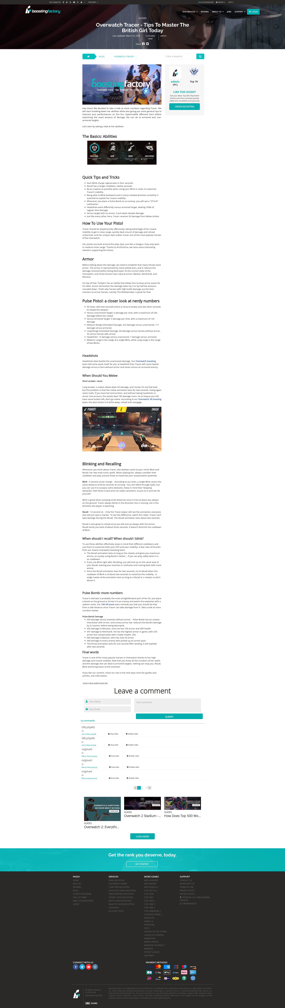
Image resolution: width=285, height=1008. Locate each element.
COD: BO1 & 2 (150, 890)
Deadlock (149, 917)
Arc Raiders (150, 883)
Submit (169, 717)
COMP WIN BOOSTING (119, 887)
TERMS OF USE (186, 887)
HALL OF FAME (79, 897)
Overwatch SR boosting (149, 399)
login (255, 11)
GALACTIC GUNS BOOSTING (121, 904)
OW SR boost (107, 604)
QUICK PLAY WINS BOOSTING (122, 890)
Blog (101, 56)
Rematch (148, 948)
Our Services (188, 11)
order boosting (184, 106)
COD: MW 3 (149, 904)
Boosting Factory (93, 995)
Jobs (229, 11)
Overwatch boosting (146, 361)
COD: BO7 (149, 897)
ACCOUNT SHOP (116, 911)
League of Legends (154, 935)
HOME (76, 880)
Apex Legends (151, 880)
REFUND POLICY (187, 893)
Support (239, 11)
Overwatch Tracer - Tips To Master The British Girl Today (128, 56)
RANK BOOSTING (117, 880)
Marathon (149, 938)
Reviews (205, 11)
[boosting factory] (53, 9)
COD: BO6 (149, 893)
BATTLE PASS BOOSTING (120, 900)
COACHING (114, 907)
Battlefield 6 (151, 887)
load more (142, 836)
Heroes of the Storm (155, 931)
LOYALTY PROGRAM (82, 893)
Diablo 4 (148, 921)
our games (92, 2)
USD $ (230, 2)
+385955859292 (189, 903)
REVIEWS (77, 887)
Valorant (149, 955)
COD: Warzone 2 (152, 911)
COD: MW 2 (149, 900)
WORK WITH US (187, 883)
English (220, 2)
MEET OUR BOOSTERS (83, 900)
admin (175, 81)
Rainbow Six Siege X (154, 945)
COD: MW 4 (149, 907)
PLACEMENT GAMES (118, 883)
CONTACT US (186, 880)
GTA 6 (147, 928)
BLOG (75, 890)
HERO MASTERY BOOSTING (121, 893)
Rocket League (152, 952)
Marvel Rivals (151, 941)
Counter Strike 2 (153, 914)
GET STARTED (142, 864)
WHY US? (77, 883)
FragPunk (149, 924)
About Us (216, 11)
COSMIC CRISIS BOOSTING (121, 897)
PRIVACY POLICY (187, 890)
